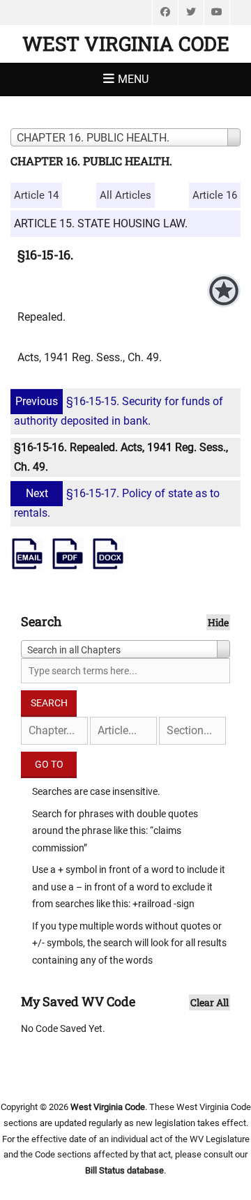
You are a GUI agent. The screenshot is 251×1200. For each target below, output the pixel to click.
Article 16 (214, 195)
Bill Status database (124, 1170)
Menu (133, 79)
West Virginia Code (125, 43)
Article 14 (36, 195)
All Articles (125, 195)
